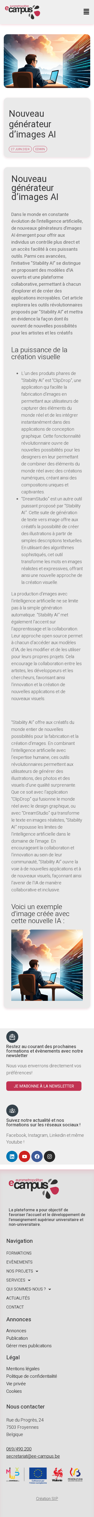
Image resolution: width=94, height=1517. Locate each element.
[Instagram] (49, 1156)
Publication (17, 1338)
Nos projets (19, 1271)
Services (15, 1280)
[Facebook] (37, 1156)
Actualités (18, 1298)
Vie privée (16, 1384)
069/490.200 (19, 1449)
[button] (86, 12)
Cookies (14, 1391)
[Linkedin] (12, 1156)
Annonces (16, 1331)
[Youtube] (24, 1156)
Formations (19, 1253)
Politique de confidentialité (31, 1376)
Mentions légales (23, 1369)
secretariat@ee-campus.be (33, 1456)
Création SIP (47, 1499)
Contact (15, 1307)
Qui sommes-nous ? (26, 1289)
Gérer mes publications (29, 1346)
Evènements (19, 1262)
